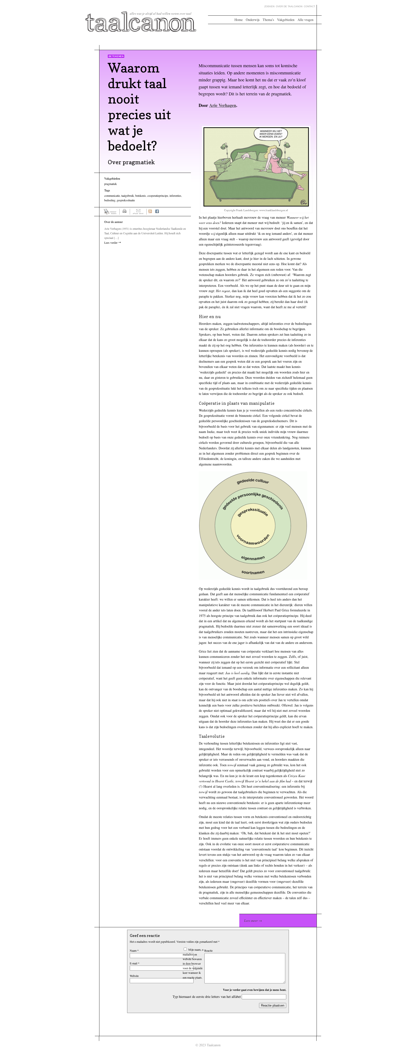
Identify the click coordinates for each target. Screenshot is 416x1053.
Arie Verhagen (222, 105)
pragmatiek (110, 184)
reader (110, 212)
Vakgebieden (285, 19)
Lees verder (110, 242)
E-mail (134, 963)
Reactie (208, 950)
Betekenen (116, 56)
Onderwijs (253, 19)
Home (238, 19)
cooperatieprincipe (157, 195)
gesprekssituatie (126, 200)
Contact (309, 6)
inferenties (175, 195)
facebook (157, 212)
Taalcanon (141, 22)
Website (134, 976)
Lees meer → (253, 920)
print (125, 212)
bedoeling (109, 200)
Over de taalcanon (289, 6)
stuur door (138, 212)
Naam (134, 950)
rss (150, 212)
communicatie (112, 195)
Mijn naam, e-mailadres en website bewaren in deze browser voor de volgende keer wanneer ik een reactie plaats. (193, 963)
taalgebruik (127, 195)
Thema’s (268, 19)
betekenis (140, 195)
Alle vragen (305, 19)
